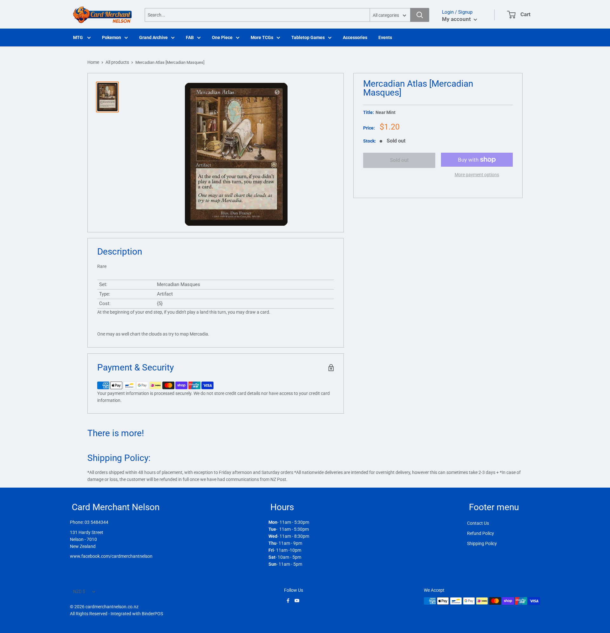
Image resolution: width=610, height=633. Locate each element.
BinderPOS (152, 613)
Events (385, 37)
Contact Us (478, 523)
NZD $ (79, 591)
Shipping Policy (482, 543)
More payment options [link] (477, 174)
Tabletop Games (308, 37)
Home (93, 62)
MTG (78, 37)
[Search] (419, 15)
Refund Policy (480, 533)
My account (457, 19)
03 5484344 (96, 522)
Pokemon (111, 37)
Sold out (399, 160)
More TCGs (262, 37)
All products (117, 62)
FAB (190, 37)
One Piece (222, 37)
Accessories (355, 37)
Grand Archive (153, 37)
